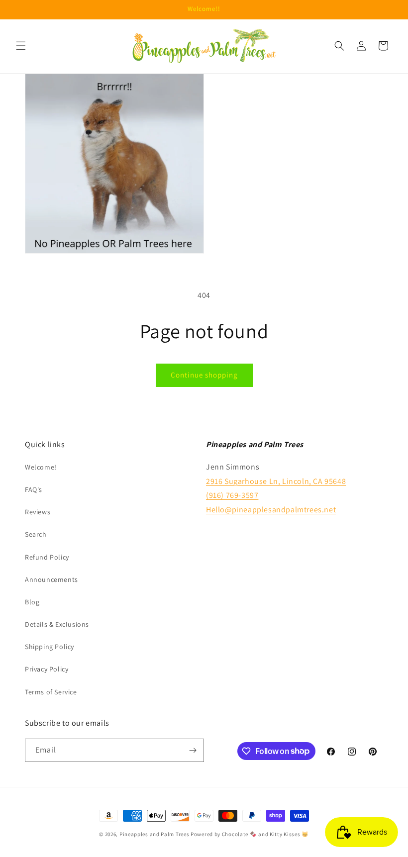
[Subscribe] (193, 750)
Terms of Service (51, 691)
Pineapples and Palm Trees (154, 834)
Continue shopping (204, 375)
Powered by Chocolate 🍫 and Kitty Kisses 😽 (250, 834)
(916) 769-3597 (232, 495)
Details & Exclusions (57, 624)
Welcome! (41, 467)
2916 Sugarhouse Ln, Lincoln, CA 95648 (276, 481)
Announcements (51, 579)
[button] (21, 46)
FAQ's (33, 489)
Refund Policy (47, 557)
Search (36, 534)
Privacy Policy (46, 669)
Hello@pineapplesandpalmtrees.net (271, 509)
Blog (32, 601)
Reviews (37, 511)
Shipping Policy (49, 646)
